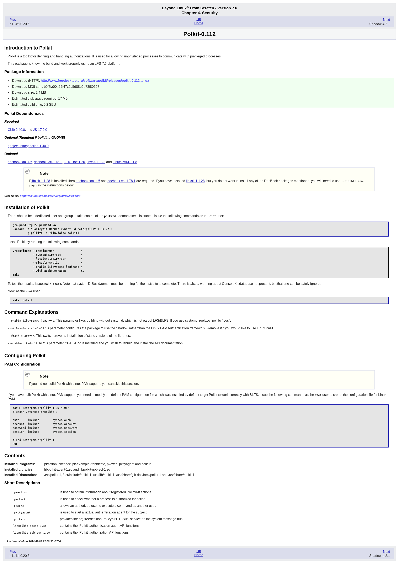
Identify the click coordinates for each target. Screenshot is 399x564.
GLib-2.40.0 (16, 129)
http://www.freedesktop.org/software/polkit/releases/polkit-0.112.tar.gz (95, 80)
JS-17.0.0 (40, 129)
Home (198, 23)
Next (386, 19)
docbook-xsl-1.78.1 (48, 162)
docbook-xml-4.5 (20, 162)
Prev (13, 19)
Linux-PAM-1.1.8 (125, 162)
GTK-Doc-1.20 (74, 162)
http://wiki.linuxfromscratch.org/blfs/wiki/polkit (50, 195)
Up (199, 19)
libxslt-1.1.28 (96, 162)
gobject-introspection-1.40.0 (28, 146)
